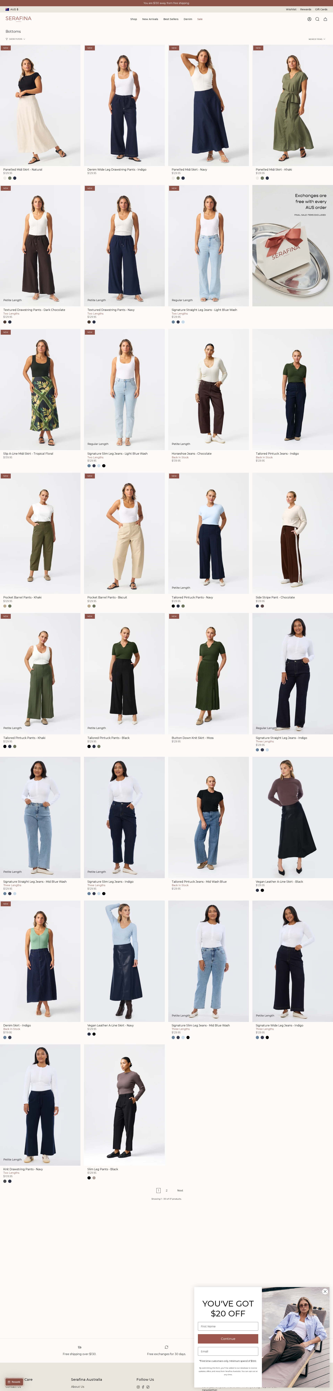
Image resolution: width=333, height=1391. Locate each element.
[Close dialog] (325, 1291)
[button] (134, 19)
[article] (292, 246)
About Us (77, 1386)
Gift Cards (321, 9)
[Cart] (325, 19)
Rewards (305, 9)
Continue (228, 1339)
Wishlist (291, 9)
